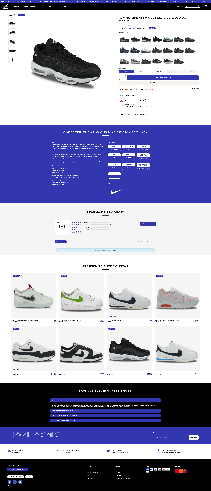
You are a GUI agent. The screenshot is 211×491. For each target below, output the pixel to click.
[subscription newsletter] (182, 6)
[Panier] (206, 6)
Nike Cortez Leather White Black (163, 373)
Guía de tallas (195, 88)
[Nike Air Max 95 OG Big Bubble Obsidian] (124, 50)
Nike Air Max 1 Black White (18, 373)
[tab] (105, 400)
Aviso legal (118, 475)
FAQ (88, 475)
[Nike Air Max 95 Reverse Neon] (179, 50)
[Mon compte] (202, 6)
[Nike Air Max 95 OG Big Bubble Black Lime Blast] (190, 39)
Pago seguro (90, 470)
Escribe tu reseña (149, 223)
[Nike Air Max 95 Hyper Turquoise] (168, 39)
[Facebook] (9, 482)
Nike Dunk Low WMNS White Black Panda (70, 373)
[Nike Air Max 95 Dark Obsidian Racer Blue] (135, 39)
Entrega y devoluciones (92, 472)
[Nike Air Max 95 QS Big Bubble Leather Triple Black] (157, 50)
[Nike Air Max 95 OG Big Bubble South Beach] (146, 50)
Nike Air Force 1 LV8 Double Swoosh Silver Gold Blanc (25, 320)
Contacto (118, 472)
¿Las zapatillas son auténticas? (62, 400)
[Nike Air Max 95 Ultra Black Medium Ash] (146, 61)
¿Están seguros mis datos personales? (64, 420)
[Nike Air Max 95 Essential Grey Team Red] (146, 39)
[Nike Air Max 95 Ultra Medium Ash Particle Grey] (168, 61)
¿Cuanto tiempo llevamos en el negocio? (65, 415)
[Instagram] (15, 482)
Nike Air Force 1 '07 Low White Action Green (71, 320)
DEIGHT (28, 485)
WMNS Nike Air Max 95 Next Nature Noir (118, 373)
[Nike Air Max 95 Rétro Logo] (168, 50)
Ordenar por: (143, 241)
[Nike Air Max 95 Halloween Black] (157, 39)
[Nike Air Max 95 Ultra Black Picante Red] (157, 61)
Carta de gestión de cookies (123, 478)
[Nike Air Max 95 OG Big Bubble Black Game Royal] (179, 39)
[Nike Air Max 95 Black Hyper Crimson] (124, 39)
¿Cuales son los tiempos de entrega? (64, 410)
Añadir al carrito (162, 77)
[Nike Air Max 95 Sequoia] (190, 50)
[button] (17, 469)
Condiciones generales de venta (124, 470)
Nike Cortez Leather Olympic (115, 320)
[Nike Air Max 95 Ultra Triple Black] (179, 61)
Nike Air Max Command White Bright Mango (167, 320)
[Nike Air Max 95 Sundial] (124, 61)
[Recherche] (198, 6)
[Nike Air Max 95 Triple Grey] (135, 61)
